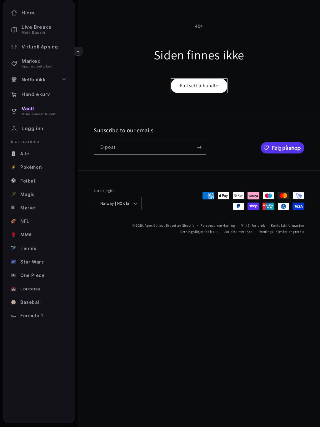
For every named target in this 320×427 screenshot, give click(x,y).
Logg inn (32, 128)
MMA (21, 234)
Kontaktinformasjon (287, 225)
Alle (20, 153)
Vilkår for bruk (253, 225)
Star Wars (27, 261)
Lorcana (25, 288)
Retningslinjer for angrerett (281, 231)
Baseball (26, 302)
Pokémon (26, 167)
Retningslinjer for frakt (199, 231)
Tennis (24, 248)
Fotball (24, 180)
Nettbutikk (34, 80)
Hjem (28, 13)
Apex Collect (155, 225)
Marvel (24, 207)
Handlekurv (36, 94)
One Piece (28, 275)
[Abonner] (199, 147)
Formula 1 (27, 315)
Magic (23, 194)
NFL (20, 221)
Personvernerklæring (218, 225)
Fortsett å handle (199, 85)
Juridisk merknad (238, 231)
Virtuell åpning (40, 47)
